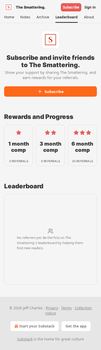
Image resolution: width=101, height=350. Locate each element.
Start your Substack (37, 326)
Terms (66, 307)
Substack (25, 339)
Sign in (90, 7)
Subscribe (71, 7)
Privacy (52, 307)
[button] (9, 17)
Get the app (76, 326)
